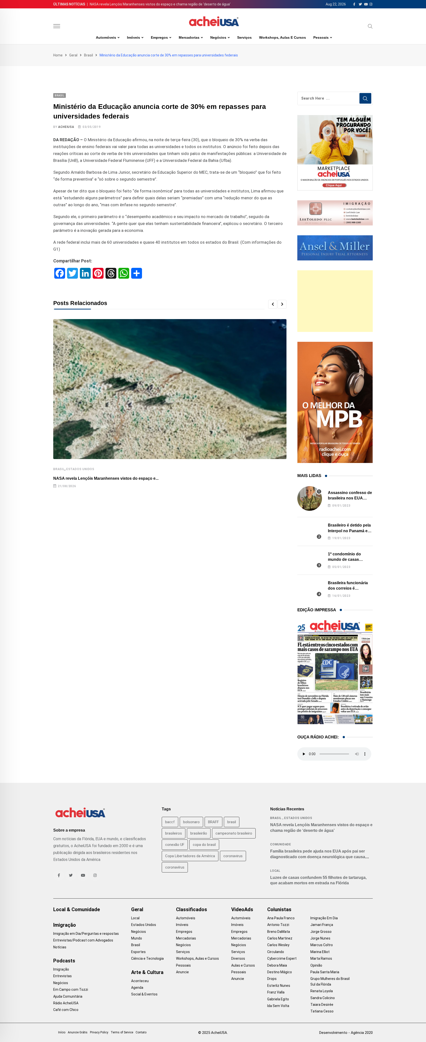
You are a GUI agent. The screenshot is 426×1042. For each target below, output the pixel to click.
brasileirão (198, 833)
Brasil (88, 55)
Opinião (316, 965)
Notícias (59, 947)
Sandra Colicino (322, 998)
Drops (272, 979)
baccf (170, 822)
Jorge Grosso (321, 932)
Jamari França (321, 925)
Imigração (64, 925)
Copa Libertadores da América (190, 856)
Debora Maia (277, 965)
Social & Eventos (144, 994)
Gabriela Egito (278, 999)
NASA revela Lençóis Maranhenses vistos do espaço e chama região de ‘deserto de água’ (160, 4)
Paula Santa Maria (324, 972)
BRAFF (213, 822)
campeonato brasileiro (233, 833)
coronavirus (233, 856)
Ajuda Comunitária (67, 996)
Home (58, 55)
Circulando (275, 952)
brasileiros (173, 833)
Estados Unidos (80, 469)
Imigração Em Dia (324, 918)
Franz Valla (275, 992)
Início (61, 1032)
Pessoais (321, 37)
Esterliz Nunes (278, 986)
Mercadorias (189, 37)
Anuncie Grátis (78, 1032)
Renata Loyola (321, 991)
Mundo (136, 938)
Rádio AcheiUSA (65, 1003)
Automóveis (106, 37)
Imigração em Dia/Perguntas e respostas (86, 934)
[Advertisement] (335, 301)
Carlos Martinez (279, 938)
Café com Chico (65, 1010)
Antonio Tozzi (278, 925)
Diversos (238, 958)
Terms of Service (122, 1032)
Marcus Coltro (321, 945)
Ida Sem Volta (278, 1006)
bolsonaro (191, 822)
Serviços (244, 37)
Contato (141, 1032)
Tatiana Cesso (322, 1011)
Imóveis (133, 37)
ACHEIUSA (66, 127)
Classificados (191, 909)
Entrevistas (62, 976)
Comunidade (280, 844)
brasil (231, 822)
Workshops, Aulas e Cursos (282, 37)
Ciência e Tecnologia (147, 958)
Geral (73, 55)
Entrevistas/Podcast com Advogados (83, 940)
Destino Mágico (279, 972)
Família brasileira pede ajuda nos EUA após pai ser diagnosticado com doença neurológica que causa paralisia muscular (317, 856)
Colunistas (279, 909)
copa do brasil (204, 844)
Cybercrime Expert (282, 958)
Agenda (137, 988)
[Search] (370, 26)
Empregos (159, 37)
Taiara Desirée (321, 1005)
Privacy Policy (99, 1032)
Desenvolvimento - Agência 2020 (346, 1032)
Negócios (218, 37)
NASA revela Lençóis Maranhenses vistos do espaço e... (106, 478)
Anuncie (182, 972)
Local (275, 870)
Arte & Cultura (147, 972)
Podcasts (64, 961)
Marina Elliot (320, 952)
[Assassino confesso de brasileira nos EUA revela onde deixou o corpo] (309, 498)
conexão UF (174, 844)
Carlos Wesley (278, 945)
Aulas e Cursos (243, 965)
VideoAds (242, 909)
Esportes (138, 952)
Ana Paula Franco (281, 918)
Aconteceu (140, 981)
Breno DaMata (278, 932)
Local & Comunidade (76, 909)
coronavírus (174, 867)
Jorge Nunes (320, 938)
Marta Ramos (321, 958)
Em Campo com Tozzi (70, 989)
